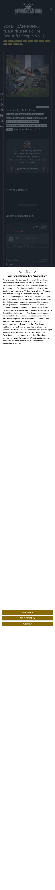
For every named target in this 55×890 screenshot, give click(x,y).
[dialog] (27, 578)
